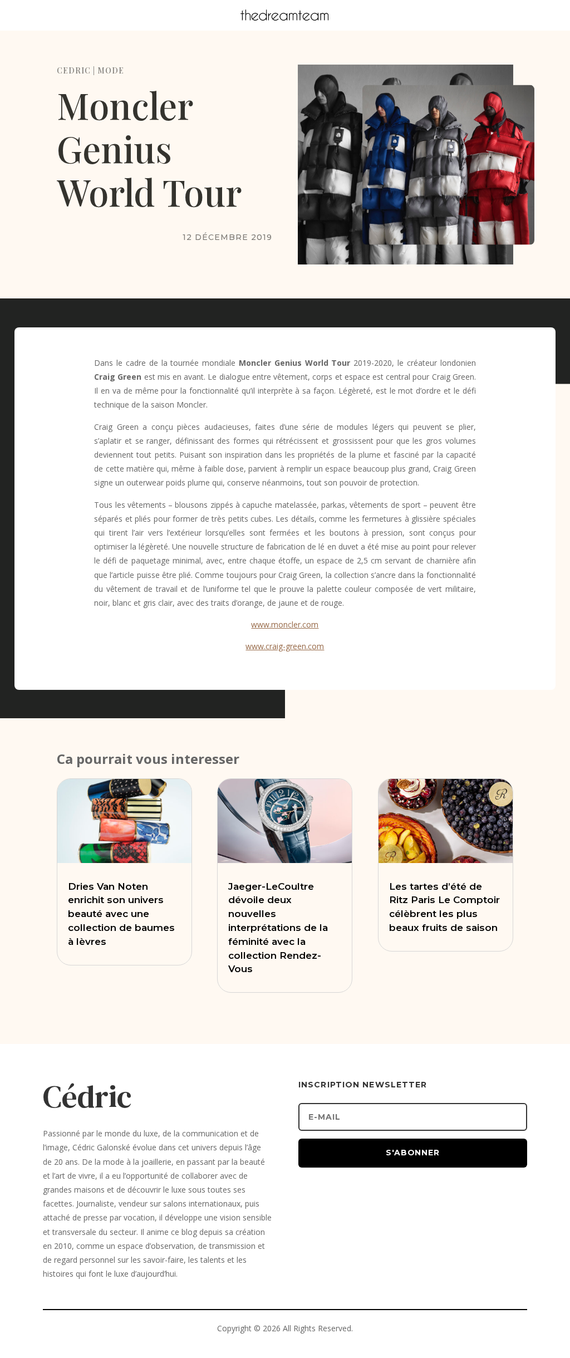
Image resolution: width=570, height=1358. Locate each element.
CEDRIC (74, 70)
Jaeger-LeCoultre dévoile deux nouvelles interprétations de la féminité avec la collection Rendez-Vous (278, 928)
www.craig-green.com (284, 646)
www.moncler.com (284, 624)
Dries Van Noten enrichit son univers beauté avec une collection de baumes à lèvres (121, 914)
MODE (110, 70)
